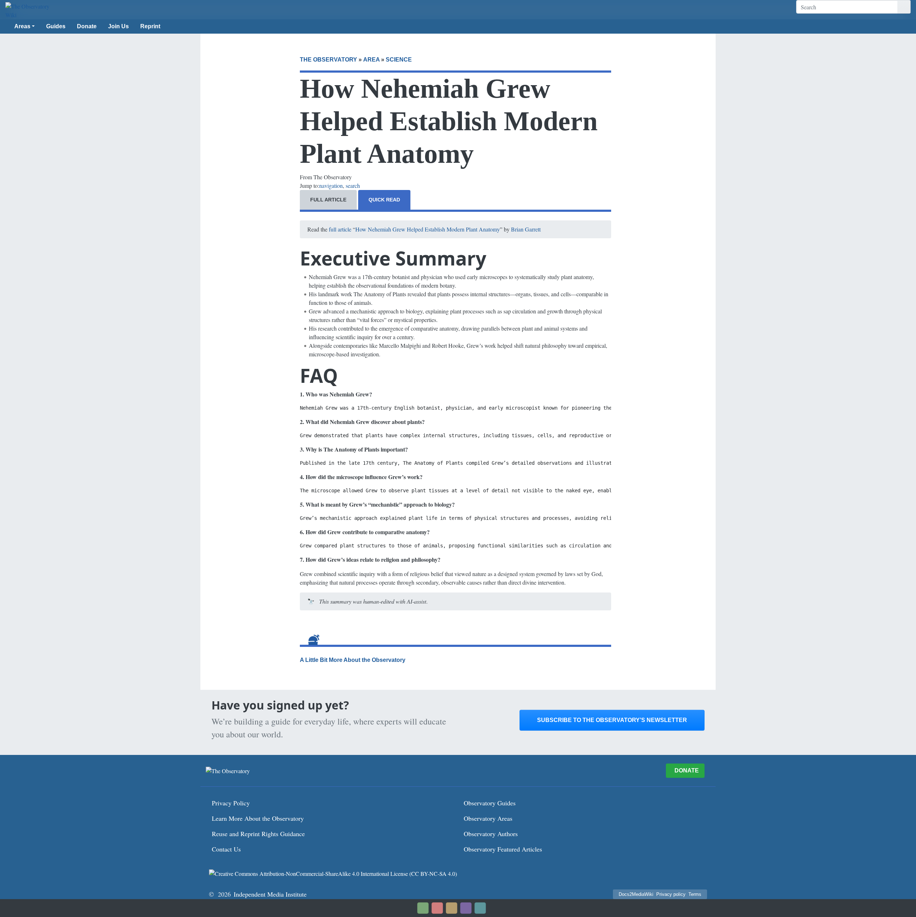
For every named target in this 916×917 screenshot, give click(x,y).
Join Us (118, 26)
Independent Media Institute (270, 894)
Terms (694, 894)
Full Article (328, 200)
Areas (22, 26)
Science (399, 60)
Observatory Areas (488, 818)
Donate (87, 26)
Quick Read (384, 200)
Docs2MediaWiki (636, 894)
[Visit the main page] (28, 10)
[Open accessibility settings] (466, 908)
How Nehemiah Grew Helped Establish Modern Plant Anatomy (427, 229)
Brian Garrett (526, 229)
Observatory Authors (491, 833)
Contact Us (226, 849)
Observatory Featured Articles (503, 849)
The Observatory (328, 60)
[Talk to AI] (437, 908)
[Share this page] (451, 908)
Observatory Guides (490, 803)
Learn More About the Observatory (258, 818)
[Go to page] (904, 7)
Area (371, 60)
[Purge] (480, 908)
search (353, 185)
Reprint (150, 26)
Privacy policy (671, 894)
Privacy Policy (231, 803)
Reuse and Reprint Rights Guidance (258, 833)
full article (340, 229)
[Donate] (423, 908)
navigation (331, 185)
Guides (55, 26)
